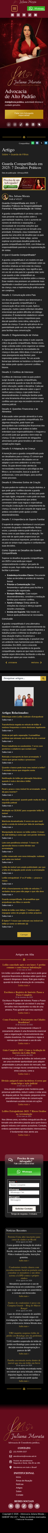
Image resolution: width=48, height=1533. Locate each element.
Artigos (19, 1488)
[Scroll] (39, 124)
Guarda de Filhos (19, 154)
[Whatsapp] (8, 124)
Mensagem (14, 1197)
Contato (19, 1495)
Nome (12, 1182)
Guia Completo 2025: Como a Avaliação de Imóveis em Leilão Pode (24, 1051)
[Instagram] (18, 15)
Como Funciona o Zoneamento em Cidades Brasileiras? (24, 1021)
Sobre (19, 1491)
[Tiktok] (29, 15)
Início (18, 1477)
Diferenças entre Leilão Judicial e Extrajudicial (22, 717)
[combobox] (21, 678)
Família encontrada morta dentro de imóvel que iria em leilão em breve (24, 1362)
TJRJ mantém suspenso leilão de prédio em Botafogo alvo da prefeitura (24, 1334)
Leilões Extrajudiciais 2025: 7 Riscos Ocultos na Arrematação (24, 1112)
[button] (14, 8)
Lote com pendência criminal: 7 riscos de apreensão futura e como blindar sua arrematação (20, 845)
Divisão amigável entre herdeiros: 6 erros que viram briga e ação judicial (24, 1082)
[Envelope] (35, 15)
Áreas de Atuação (24, 1481)
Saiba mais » (7, 720)
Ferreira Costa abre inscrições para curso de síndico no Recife (24, 1238)
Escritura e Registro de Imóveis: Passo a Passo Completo (24, 993)
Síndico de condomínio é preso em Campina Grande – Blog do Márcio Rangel (24, 1305)
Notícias (19, 1484)
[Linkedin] (24, 15)
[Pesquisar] (43, 678)
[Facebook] (12, 15)
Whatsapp (14, 1189)
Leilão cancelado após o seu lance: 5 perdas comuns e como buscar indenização (24, 966)
